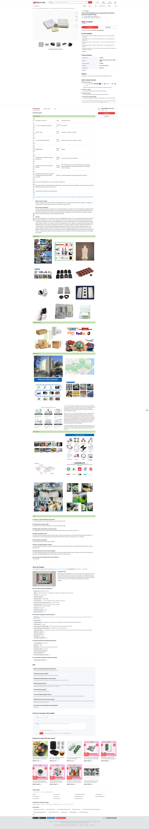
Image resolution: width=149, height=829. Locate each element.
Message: (37, 723)
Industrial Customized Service (55, 8)
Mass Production (37, 618)
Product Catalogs (49, 792)
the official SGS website (60, 569)
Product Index (94, 821)
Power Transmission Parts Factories (63, 809)
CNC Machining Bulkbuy (83, 812)
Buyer (90, 6)
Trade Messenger (51, 817)
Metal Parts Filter (64, 812)
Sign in (115, 3)
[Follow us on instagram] (110, 817)
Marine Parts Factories (50, 809)
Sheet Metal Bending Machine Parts (40, 812)
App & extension (102, 6)
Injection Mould (56, 796)
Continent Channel (88, 821)
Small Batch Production (87, 617)
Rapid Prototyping (78, 617)
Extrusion (34, 794)
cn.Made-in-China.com (85, 822)
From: (38, 717)
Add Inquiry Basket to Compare (56, 49)
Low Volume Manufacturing (79, 794)
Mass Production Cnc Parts (54, 812)
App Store (35, 817)
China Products (56, 821)
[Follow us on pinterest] (114, 817)
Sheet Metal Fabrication (70, 617)
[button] (86, 2)
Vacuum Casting (55, 617)
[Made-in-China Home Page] (39, 2)
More (34, 814)
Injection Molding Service (99, 796)
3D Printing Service (57, 798)
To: (38, 720)
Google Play (42, 817)
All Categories (36, 6)
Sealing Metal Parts (73, 812)
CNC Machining (43, 617)
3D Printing (49, 617)
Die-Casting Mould (36, 796)
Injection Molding (61, 617)
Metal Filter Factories (76, 809)
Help (95, 6)
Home (34, 8)
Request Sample (101, 30)
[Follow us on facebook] (107, 817)
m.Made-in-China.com (77, 822)
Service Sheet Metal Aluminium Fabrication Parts (91, 809)
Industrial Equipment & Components (42, 8)
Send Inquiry (90, 27)
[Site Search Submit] (90, 2)
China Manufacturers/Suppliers (65, 821)
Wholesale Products (74, 821)
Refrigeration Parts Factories (39, 809)
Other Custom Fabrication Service (68, 8)
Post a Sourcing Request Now (65, 733)
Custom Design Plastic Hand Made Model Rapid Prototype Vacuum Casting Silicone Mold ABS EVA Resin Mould (91, 759)
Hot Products (51, 821)
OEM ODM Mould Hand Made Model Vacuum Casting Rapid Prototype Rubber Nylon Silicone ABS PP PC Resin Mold (108, 759)
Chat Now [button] (109, 27)
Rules (116, 6)
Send (41, 733)
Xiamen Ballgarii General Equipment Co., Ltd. (92, 16)
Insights (99, 821)
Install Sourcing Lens (61, 817)
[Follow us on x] (109, 817)
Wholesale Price (81, 821)
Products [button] (51, 2)
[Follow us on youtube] (112, 817)
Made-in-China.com (69, 822)
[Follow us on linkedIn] (115, 817)
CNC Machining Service (78, 798)
